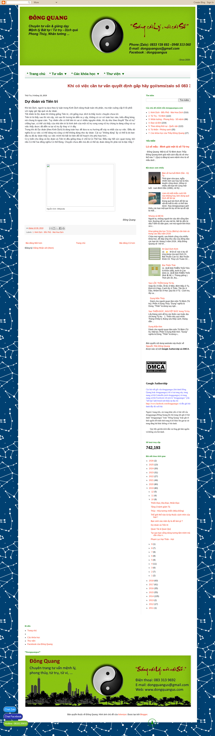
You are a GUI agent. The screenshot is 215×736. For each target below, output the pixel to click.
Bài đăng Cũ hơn (127, 243)
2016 (151, 588)
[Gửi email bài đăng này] (50, 228)
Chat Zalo (10, 709)
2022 (151, 476)
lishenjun (122, 714)
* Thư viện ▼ (114, 74)
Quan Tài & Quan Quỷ (161, 529)
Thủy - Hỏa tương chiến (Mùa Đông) (167, 511)
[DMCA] (156, 372)
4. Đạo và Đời (154, 123)
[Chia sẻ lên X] (57, 228)
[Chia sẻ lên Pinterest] (63, 228)
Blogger (143, 714)
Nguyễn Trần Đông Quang (158, 346)
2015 (151, 592)
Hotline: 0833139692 (16, 723)
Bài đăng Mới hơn (34, 243)
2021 (151, 480)
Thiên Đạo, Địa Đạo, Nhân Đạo (165, 503)
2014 (151, 596)
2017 (151, 584)
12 (152, 492)
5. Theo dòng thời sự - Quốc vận (163, 126)
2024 (151, 468)
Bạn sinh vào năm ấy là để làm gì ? (167, 521)
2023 (151, 472)
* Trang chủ (36, 74)
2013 (151, 600)
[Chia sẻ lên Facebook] (60, 228)
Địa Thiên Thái (169, 265)
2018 (151, 580)
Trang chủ (80, 243)
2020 (151, 484)
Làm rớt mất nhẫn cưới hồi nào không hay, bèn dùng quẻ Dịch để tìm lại (175, 195)
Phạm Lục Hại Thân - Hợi (162, 539)
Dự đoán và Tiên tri (159, 525)
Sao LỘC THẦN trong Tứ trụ (161, 283)
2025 (151, 464)
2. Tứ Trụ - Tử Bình (157, 116)
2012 (151, 604)
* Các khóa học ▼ (85, 74)
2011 (151, 608)
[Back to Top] (152, 723)
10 (152, 499)
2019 (151, 488)
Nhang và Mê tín (155, 216)
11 (152, 495)
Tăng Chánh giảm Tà (160, 507)
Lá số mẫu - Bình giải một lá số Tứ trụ (167, 146)
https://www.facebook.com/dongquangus (162, 403)
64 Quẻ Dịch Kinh (170, 249)
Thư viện (31, 641)
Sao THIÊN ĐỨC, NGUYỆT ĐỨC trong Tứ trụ (169, 311)
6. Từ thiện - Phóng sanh (159, 129)
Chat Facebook (13, 716)
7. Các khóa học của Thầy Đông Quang (166, 133)
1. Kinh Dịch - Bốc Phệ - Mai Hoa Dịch (48, 232)
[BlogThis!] (54, 228)
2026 (151, 461)
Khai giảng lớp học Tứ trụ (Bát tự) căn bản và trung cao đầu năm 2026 (168, 232)
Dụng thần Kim (155, 326)
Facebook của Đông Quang (40, 644)
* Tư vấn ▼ (58, 74)
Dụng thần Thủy (157, 298)
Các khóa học (33, 637)
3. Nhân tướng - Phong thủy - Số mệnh (166, 119)
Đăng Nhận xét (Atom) (43, 248)
